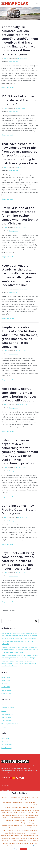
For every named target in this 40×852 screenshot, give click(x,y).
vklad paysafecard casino (10, 724)
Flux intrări (5, 741)
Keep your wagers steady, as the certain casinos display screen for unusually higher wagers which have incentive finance (18, 663)
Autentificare (5, 738)
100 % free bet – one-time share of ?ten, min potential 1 (19, 100)
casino (3, 711)
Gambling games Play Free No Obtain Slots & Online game (18, 509)
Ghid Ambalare (6, 790)
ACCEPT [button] (23, 849)
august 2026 (5, 677)
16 (2, 704)
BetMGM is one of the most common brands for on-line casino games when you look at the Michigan (19, 215)
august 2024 (5, 680)
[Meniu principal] (37, 3)
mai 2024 (4, 683)
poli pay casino (6, 717)
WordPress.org (6, 748)
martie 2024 (5, 687)
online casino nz (7, 714)
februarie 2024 (6, 690)
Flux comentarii (6, 745)
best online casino (7, 708)
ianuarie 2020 (6, 693)
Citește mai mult (7, 87)
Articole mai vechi (9, 610)
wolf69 (6, 58)
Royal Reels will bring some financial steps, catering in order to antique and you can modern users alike (17, 560)
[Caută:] (20, 621)
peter (5, 108)
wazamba (4, 727)
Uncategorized (13, 61)
